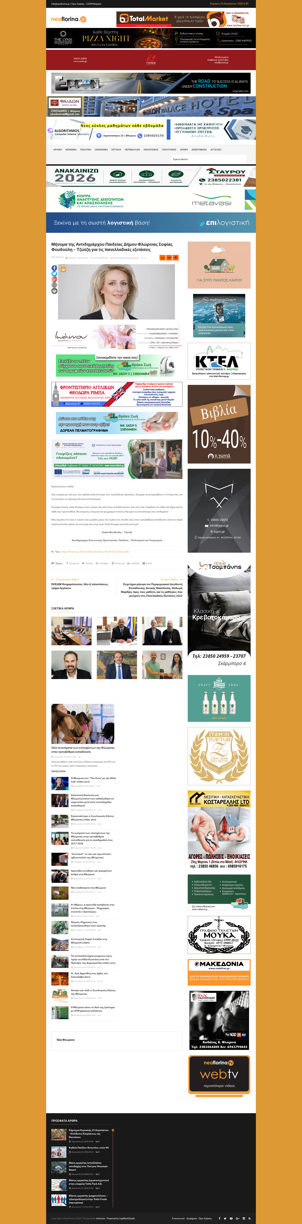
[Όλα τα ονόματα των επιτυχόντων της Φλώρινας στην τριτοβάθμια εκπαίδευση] (82, 724)
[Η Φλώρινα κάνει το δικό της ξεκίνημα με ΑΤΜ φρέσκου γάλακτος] (60, 1012)
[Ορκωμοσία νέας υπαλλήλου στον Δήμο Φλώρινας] (162, 665)
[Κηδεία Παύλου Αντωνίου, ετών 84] (58, 1152)
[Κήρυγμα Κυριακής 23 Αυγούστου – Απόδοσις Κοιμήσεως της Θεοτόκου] (58, 1135)
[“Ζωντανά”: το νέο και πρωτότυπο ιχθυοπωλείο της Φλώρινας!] (60, 859)
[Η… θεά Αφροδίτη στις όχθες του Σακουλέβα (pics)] (60, 978)
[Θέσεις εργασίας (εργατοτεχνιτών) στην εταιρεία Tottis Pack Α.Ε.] (58, 1185)
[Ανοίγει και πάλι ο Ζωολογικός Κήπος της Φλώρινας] (60, 995)
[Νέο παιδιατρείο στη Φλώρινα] (60, 893)
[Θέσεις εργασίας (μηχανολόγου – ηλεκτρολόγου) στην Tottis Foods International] (58, 1200)
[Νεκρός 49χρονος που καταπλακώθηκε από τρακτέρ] (60, 927)
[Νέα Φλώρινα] (68, 19)
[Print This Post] (54, 290)
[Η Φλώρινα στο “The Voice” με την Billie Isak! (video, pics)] (60, 783)
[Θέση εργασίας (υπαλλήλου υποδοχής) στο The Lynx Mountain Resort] (58, 1167)
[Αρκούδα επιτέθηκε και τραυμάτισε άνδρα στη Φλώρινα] (60, 876)
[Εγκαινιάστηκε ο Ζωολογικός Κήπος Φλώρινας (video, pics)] (60, 821)
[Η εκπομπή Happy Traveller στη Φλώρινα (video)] (60, 944)
